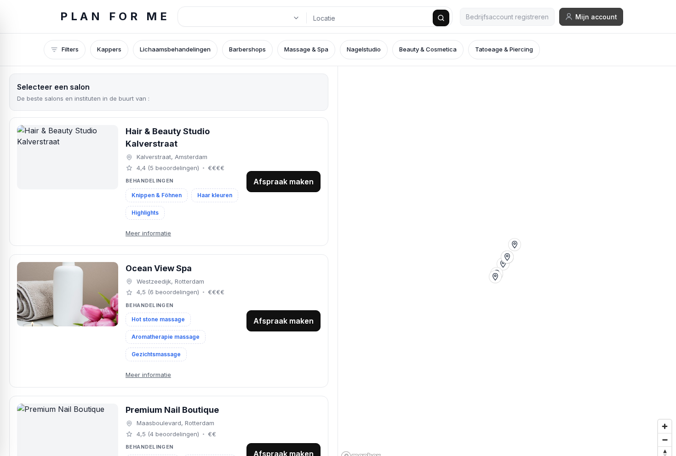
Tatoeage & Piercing (504, 49)
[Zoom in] (664, 426)
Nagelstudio (364, 49)
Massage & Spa (306, 49)
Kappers (109, 49)
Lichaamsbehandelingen (175, 49)
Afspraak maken (283, 181)
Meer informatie (148, 233)
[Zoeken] (441, 18)
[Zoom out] (664, 439)
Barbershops (247, 49)
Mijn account (596, 17)
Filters (70, 49)
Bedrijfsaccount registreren (507, 17)
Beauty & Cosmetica (428, 49)
